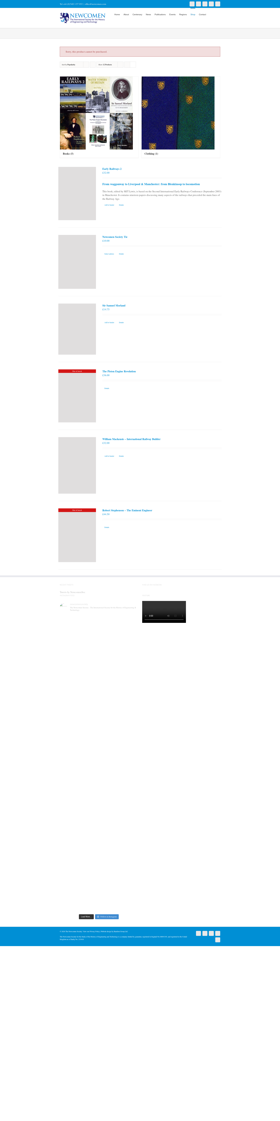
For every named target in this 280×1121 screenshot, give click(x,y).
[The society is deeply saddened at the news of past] (128, 652)
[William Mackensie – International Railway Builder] (77, 465)
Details (121, 205)
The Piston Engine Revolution (119, 371)
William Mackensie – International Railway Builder (131, 439)
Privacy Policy (95, 931)
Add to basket (109, 205)
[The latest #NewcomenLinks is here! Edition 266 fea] (69, 656)
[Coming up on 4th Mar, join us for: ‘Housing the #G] (89, 863)
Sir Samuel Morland (113, 305)
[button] (216, 14)
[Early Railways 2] (77, 193)
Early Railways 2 (111, 169)
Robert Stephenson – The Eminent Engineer (127, 510)
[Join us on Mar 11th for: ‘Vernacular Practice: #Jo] (69, 869)
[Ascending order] (93, 65)
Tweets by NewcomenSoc (72, 592)
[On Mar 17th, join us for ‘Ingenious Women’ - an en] (128, 765)
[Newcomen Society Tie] (77, 262)
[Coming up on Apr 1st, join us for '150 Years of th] (89, 774)
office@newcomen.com (95, 3)
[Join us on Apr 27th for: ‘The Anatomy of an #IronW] (109, 659)
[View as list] (133, 64)
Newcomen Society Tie (114, 237)
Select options (109, 254)
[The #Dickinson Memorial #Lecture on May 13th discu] (89, 669)
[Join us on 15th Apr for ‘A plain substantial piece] (69, 769)
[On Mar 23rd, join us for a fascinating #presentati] (109, 770)
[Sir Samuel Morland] (77, 329)
